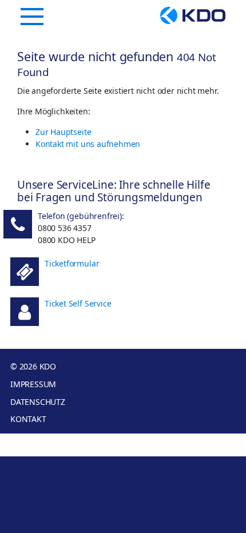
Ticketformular (72, 263)
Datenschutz (37, 401)
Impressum (33, 384)
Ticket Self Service (78, 303)
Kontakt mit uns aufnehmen (87, 143)
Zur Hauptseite (63, 131)
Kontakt (28, 418)
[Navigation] (32, 16)
